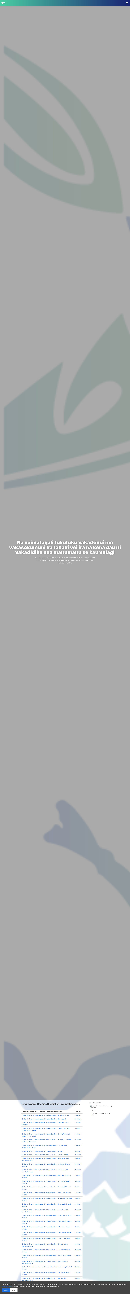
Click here (78, 1115)
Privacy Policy (7, 1286)
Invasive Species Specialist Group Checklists (101, 1106)
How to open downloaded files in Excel (101, 1114)
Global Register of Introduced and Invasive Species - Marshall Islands (45, 1155)
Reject (14, 1290)
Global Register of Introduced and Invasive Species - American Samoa (45, 1115)
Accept (6, 1290)
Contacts (94, 1110)
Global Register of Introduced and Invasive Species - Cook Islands (44, 1119)
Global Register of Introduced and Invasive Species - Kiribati (42, 1151)
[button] (127, 3)
